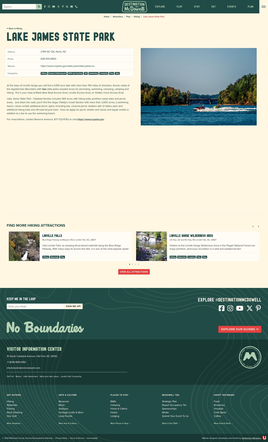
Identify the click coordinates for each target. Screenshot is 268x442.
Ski (86, 73)
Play (128, 16)
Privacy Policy (61, 438)
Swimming (93, 73)
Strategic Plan (169, 401)
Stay (117, 73)
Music (62, 405)
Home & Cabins (118, 408)
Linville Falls (52, 236)
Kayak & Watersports (57, 73)
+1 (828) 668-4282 (16, 362)
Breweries (219, 405)
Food (216, 401)
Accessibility (92, 438)
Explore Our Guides (238, 329)
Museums (64, 401)
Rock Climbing (14, 412)
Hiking (137, 16)
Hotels (113, 412)
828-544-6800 (48, 58)
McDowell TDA (170, 394)
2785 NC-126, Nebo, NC (53, 51)
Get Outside (14, 394)
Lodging (191, 257)
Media (165, 412)
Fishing (11, 408)
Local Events (65, 416)
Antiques (63, 408)
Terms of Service (77, 438)
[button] (160, 6)
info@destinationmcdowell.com (23, 368)
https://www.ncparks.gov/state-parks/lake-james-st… (68, 66)
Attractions (118, 16)
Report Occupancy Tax (174, 405)
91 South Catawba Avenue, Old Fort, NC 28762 (32, 356)
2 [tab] (132, 264)
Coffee (217, 416)
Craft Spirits (220, 412)
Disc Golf (12, 416)
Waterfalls (54, 257)
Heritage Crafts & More (71, 412)
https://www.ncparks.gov (90, 119)
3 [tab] (135, 264)
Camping (104, 73)
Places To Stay (119, 394)
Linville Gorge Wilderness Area (191, 236)
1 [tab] (129, 264)
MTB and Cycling (75, 73)
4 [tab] (138, 264)
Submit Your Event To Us (175, 416)
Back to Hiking (15, 28)
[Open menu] (263, 6)
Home (106, 16)
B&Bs (113, 401)
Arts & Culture (68, 394)
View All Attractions (134, 271)
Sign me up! (73, 306)
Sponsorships (169, 408)
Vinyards (218, 408)
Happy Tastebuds (224, 394)
